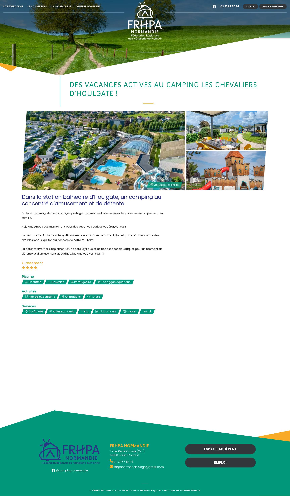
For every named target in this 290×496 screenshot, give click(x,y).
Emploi (250, 6)
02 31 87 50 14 (229, 6)
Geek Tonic (129, 490)
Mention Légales (150, 490)
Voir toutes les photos (166, 184)
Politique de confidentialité (182, 490)
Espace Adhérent (273, 6)
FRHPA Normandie (104, 490)
